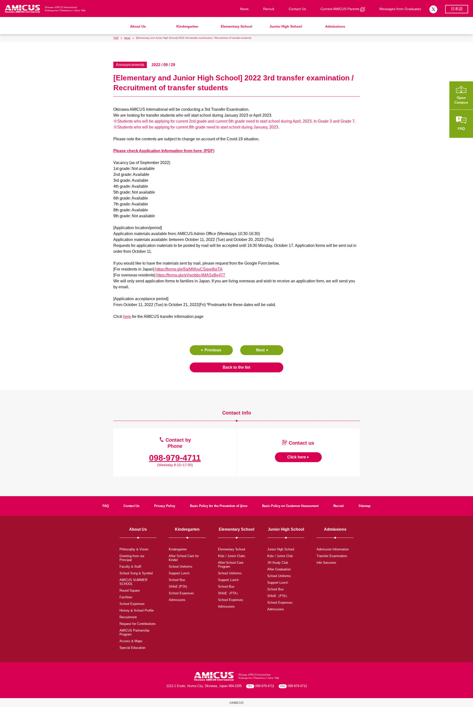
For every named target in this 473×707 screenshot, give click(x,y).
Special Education (132, 648)
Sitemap (364, 506)
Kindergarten (187, 26)
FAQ (105, 506)
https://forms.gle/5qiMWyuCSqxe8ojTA (188, 269)
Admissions (335, 26)
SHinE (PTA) (178, 586)
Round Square (129, 590)
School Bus (177, 580)
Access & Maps (130, 641)
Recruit (268, 9)
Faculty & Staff (130, 566)
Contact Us (297, 9)
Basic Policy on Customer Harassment (290, 506)
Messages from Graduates (400, 9)
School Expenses (132, 604)
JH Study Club (277, 562)
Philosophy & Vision (133, 549)
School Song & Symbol (136, 573)
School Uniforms (180, 566)
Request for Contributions (137, 624)
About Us (138, 26)
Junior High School (286, 26)
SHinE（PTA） (229, 593)
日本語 (457, 9)
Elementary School (236, 26)
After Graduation (279, 569)
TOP (115, 37)
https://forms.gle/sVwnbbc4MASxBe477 (190, 275)
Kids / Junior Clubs (231, 556)
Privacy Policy (164, 506)
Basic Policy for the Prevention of (218, 506)
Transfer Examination (332, 556)
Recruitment (128, 617)
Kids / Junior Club (280, 556)
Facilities (125, 597)
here (127, 316)
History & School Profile (136, 610)
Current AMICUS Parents (340, 9)
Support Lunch (179, 573)
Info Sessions (326, 562)
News (244, 9)
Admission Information (333, 549)
